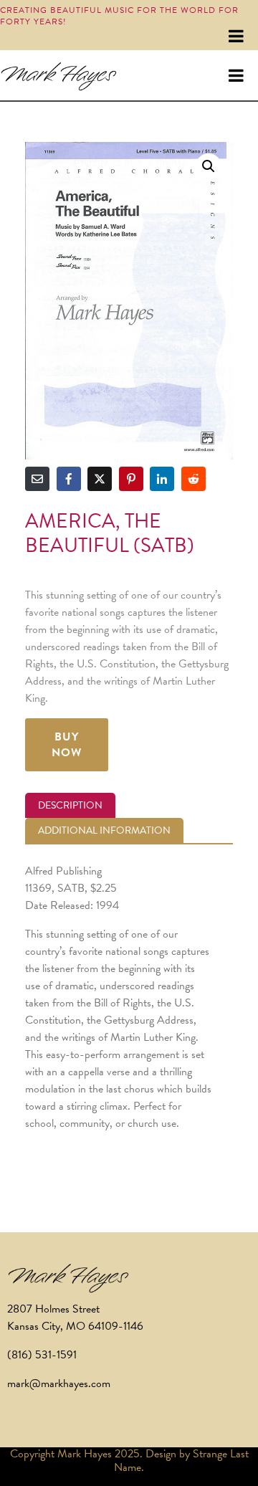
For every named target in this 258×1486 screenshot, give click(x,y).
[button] (208, 166)
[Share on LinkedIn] (162, 479)
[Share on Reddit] (193, 479)
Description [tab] (70, 805)
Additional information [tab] (104, 830)
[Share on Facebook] (69, 479)
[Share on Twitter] (99, 479)
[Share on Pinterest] (131, 479)
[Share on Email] (37, 479)
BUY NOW (67, 744)
